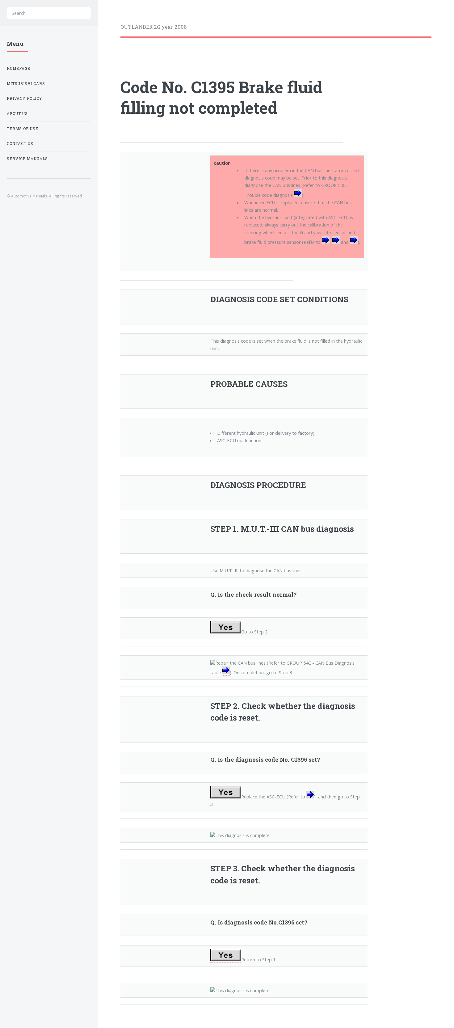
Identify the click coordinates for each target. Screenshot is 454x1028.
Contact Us (20, 143)
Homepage (18, 68)
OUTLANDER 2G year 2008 (153, 26)
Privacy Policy (24, 98)
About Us (17, 113)
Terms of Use (22, 128)
